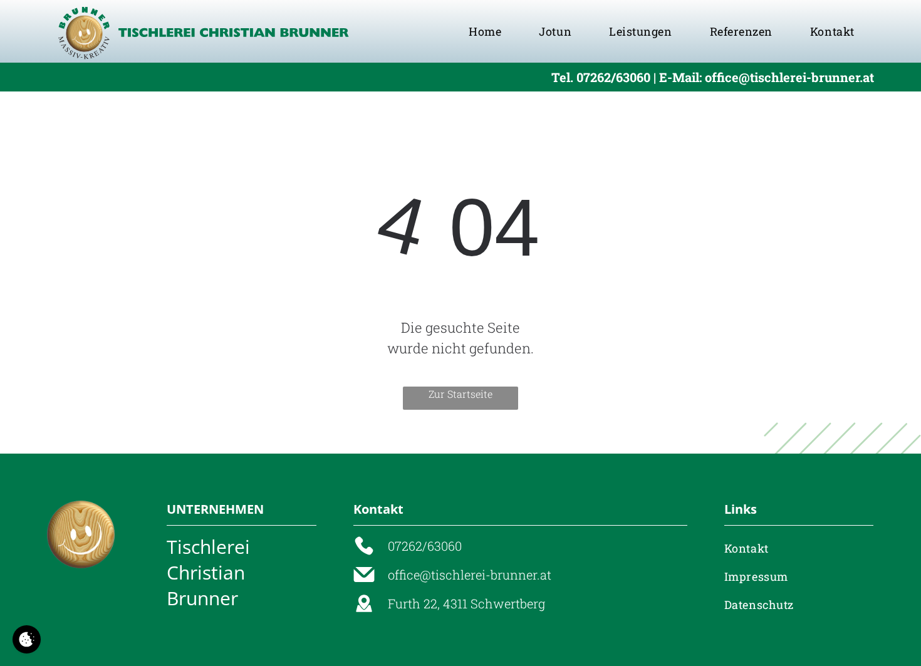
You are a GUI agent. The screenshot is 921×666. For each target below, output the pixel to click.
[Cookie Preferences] (27, 639)
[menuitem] (485, 32)
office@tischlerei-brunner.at (469, 574)
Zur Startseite (460, 393)
